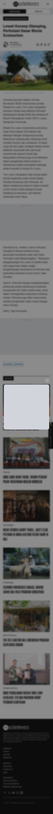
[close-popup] (47, 380)
